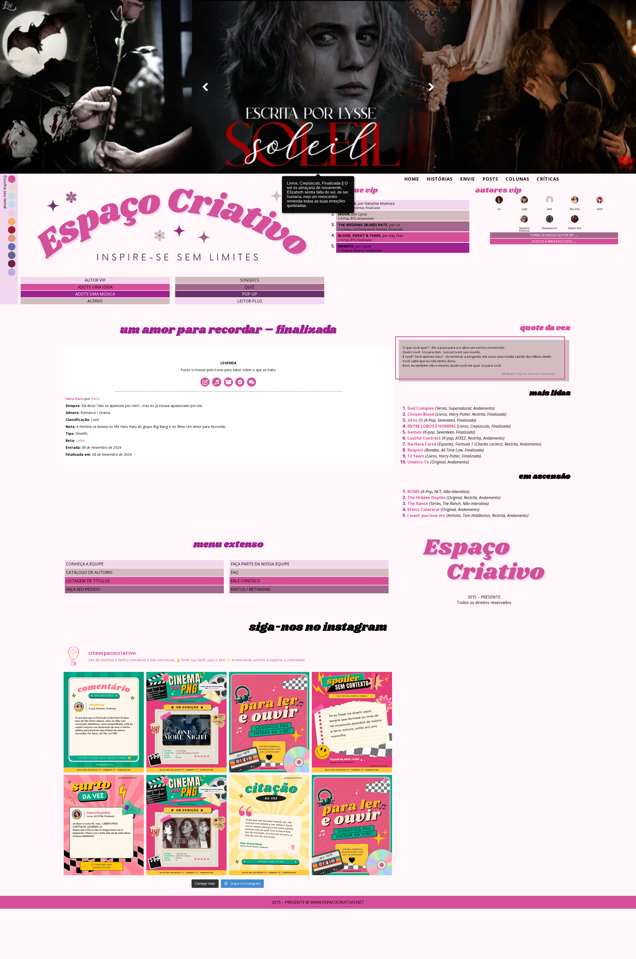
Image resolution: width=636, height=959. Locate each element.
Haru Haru (74, 398)
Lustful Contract (424, 438)
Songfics (249, 280)
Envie (467, 179)
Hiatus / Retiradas (250, 589)
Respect (415, 450)
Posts (490, 179)
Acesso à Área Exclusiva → (554, 241)
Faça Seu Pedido (83, 589)
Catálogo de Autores (89, 572)
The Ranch (417, 503)
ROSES (413, 491)
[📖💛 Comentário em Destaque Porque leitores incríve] (104, 722)
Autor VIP (95, 280)
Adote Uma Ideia (95, 287)
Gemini (414, 432)
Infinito (346, 246)
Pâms (95, 398)
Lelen (80, 440)
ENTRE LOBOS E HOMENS (431, 426)
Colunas (517, 179)
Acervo (95, 301)
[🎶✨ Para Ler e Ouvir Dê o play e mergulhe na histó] (269, 722)
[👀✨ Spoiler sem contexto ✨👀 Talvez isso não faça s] (352, 722)
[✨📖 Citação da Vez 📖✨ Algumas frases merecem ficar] (269, 825)
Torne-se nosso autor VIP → (554, 235)
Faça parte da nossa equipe (260, 564)
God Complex (420, 408)
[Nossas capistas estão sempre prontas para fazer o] (186, 722)
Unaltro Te (418, 462)
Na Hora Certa (421, 444)
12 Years (415, 456)
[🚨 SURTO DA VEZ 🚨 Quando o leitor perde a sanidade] (104, 825)
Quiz (249, 287)
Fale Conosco (245, 581)
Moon (344, 214)
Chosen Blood (420, 414)
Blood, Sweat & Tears (359, 235)
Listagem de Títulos (88, 581)
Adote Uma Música (95, 294)
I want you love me (426, 515)
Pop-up (249, 294)
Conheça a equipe (85, 564)
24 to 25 (415, 420)
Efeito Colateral (423, 509)
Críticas (548, 179)
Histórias (440, 179)
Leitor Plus (249, 301)
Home (411, 179)
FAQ (234, 572)
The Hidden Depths (426, 497)
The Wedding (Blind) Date (362, 224)
